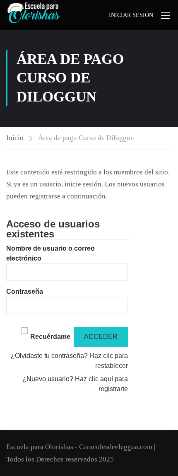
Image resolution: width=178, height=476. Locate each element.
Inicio (15, 138)
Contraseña (24, 291)
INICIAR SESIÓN (131, 15)
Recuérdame (50, 336)
